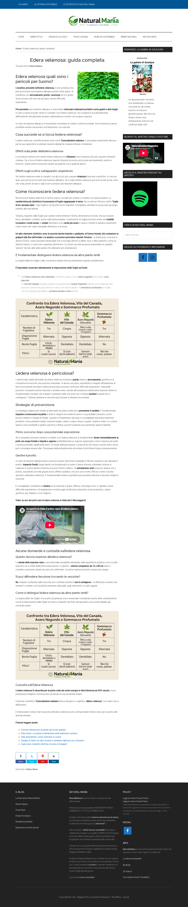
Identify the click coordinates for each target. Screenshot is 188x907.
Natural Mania (94, 20)
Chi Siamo (127, 871)
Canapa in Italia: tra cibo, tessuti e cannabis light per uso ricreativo (52, 740)
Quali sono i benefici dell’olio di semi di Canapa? (44, 744)
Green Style (20, 810)
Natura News (32, 769)
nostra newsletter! (87, 877)
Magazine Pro (83, 897)
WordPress (116, 897)
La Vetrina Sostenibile (132, 859)
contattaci (92, 865)
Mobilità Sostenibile (24, 822)
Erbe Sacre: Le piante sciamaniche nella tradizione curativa (49, 733)
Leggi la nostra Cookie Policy (135, 801)
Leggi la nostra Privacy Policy (135, 798)
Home (18, 48)
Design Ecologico (23, 816)
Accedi (126, 897)
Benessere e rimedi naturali (27, 827)
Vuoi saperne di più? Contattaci (136, 877)
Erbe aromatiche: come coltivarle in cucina (41, 737)
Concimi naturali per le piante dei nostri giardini (43, 729)
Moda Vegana (22, 804)
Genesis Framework (101, 897)
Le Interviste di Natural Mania (28, 798)
